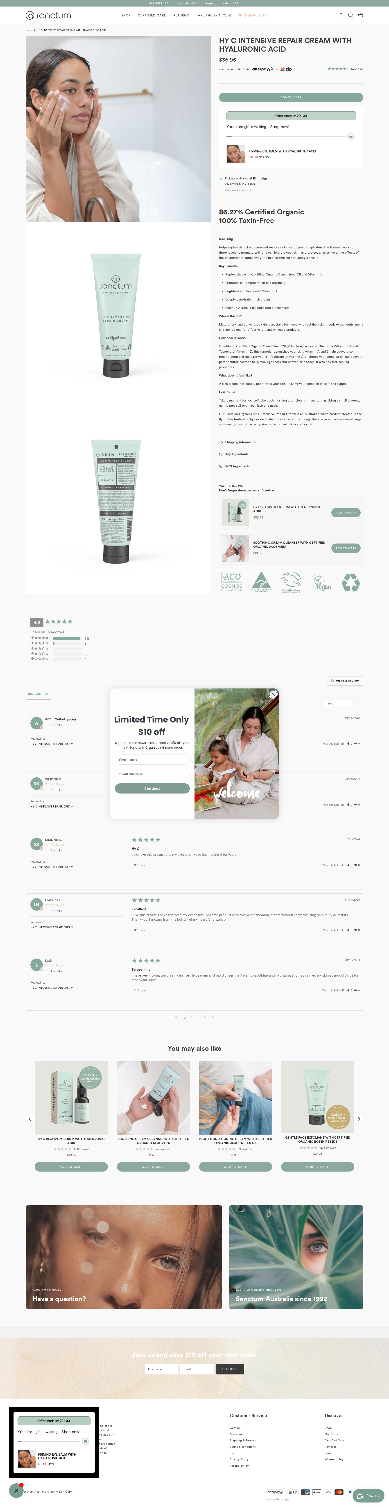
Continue (152, 788)
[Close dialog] (273, 694)
